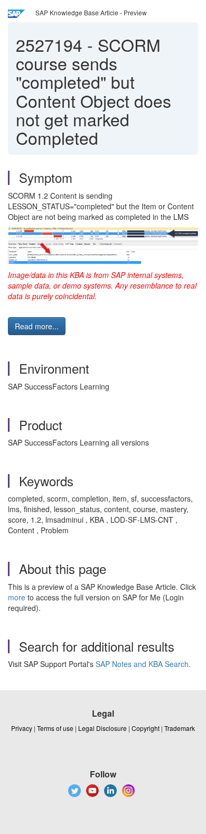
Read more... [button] (37, 326)
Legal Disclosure (102, 728)
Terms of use (55, 728)
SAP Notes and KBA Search (142, 664)
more (16, 597)
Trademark (179, 728)
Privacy (21, 728)
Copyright (146, 728)
